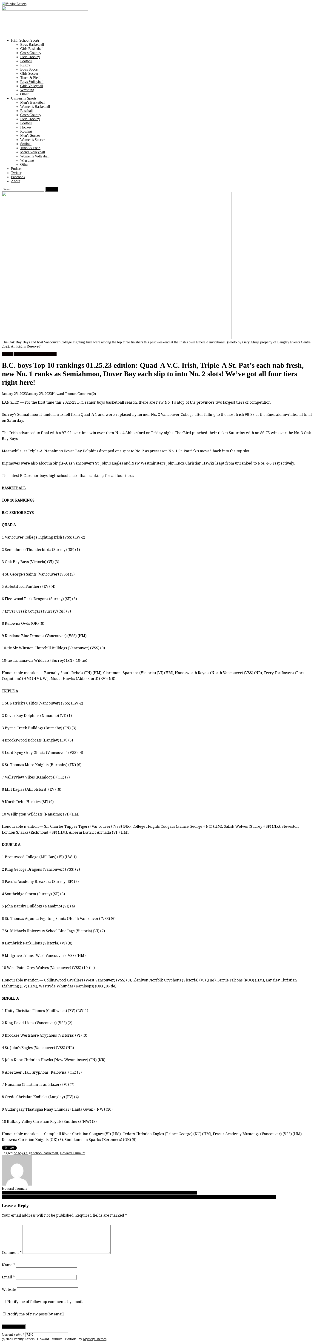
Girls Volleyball (31, 86)
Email (8, 1277)
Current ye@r (13, 1334)
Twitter (16, 173)
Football (26, 61)
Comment (12, 1252)
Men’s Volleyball (32, 152)
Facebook (18, 177)
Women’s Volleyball (34, 156)
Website (9, 1289)
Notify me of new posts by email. (36, 1314)
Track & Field (30, 78)
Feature (7, 354)
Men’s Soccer (30, 135)
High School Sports (25, 40)
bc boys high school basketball (36, 1153)
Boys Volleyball (31, 82)
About (15, 181)
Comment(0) (86, 394)
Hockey (26, 127)
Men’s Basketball (32, 102)
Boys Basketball (32, 44)
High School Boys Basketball (35, 354)
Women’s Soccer (32, 140)
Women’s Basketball (35, 106)
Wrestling (27, 90)
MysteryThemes (94, 1339)
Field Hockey (30, 57)
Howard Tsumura (64, 394)
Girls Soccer (29, 73)
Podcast (16, 169)
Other (24, 94)
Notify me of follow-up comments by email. (45, 1302)
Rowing (26, 131)
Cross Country (30, 53)
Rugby (25, 65)
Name (8, 1265)
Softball (25, 144)
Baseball (26, 111)
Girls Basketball (31, 49)
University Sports (23, 98)
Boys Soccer (29, 69)
